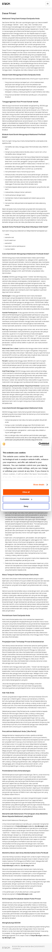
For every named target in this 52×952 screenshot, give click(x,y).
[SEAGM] (6, 4)
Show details (38, 485)
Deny (26, 506)
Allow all (26, 492)
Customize (24, 499)
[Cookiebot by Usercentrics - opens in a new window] (38, 444)
